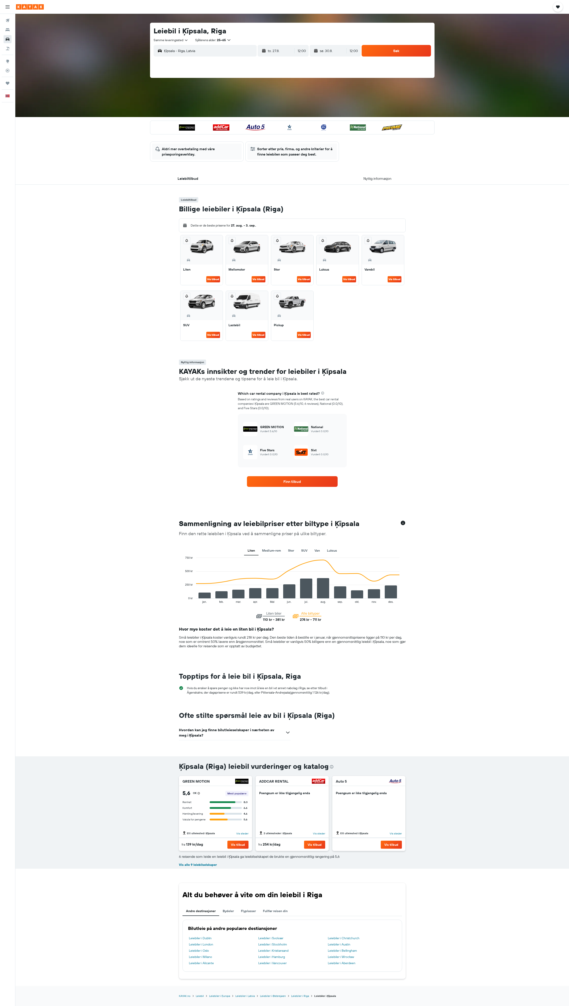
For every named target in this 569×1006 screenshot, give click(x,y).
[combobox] (171, 40)
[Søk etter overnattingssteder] (7, 29)
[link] (292, 481)
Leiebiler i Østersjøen (273, 996)
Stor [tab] (291, 551)
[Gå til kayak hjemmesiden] (30, 7)
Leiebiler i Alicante (201, 963)
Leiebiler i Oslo (199, 951)
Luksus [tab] (332, 551)
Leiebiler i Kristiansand (273, 951)
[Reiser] (7, 83)
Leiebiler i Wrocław (341, 957)
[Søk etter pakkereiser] (7, 48)
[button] (7, 7)
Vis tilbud (213, 279)
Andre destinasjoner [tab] (201, 911)
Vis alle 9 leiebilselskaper (198, 865)
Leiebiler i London (201, 944)
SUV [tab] (304, 551)
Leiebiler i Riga (300, 996)
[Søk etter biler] (7, 39)
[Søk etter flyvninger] (7, 20)
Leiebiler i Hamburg (271, 957)
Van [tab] (317, 551)
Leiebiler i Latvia (245, 996)
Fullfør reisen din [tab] (275, 911)
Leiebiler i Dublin (200, 938)
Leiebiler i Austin (339, 944)
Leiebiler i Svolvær (270, 938)
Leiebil (200, 996)
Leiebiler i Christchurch (343, 938)
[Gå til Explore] (7, 61)
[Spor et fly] (7, 70)
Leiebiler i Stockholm (272, 944)
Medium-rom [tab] (271, 551)
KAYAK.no (184, 996)
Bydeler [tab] (228, 911)
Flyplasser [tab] (248, 911)
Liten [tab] (251, 551)
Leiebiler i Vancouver (272, 963)
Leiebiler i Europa (219, 996)
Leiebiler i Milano (200, 957)
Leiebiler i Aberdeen (341, 963)
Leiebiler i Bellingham (342, 951)
